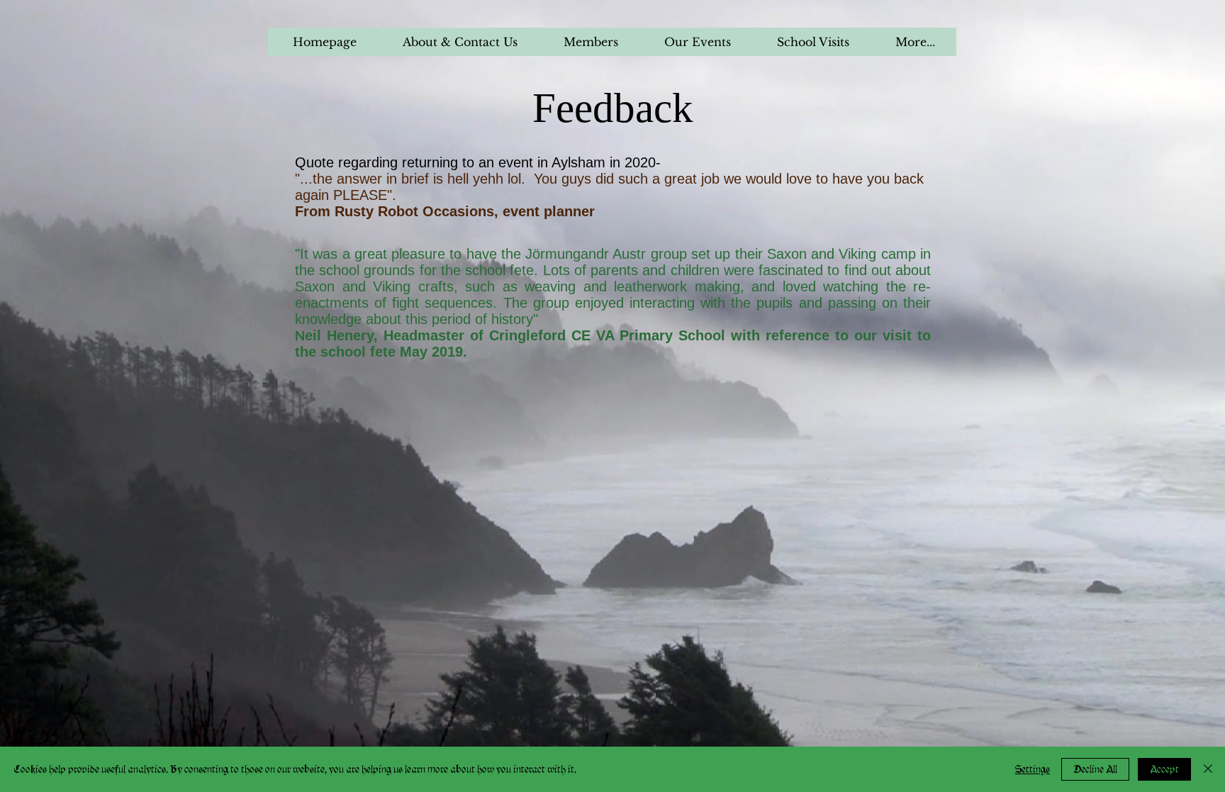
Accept (1164, 769)
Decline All (1095, 769)
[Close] (1207, 769)
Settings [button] (1032, 769)
